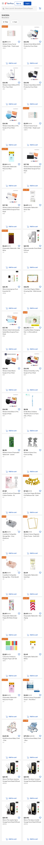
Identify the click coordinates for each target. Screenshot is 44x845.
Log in (27, 3)
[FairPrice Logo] (9, 3)
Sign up (18, 3)
